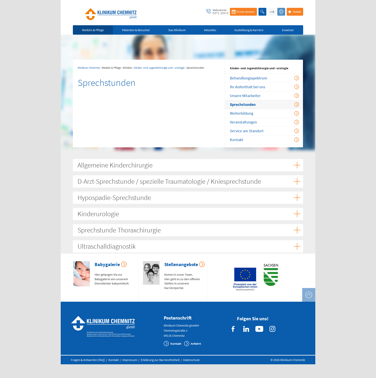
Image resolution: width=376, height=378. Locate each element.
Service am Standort (247, 130)
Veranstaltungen (243, 122)
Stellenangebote (181, 264)
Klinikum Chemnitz (89, 67)
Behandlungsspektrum (248, 78)
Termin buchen (245, 11)
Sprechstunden (243, 104)
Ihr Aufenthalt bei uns (247, 86)
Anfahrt (196, 344)
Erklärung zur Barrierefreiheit (160, 360)
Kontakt (236, 139)
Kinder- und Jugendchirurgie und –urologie (159, 67)
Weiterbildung (241, 113)
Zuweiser (288, 30)
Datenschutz (191, 360)
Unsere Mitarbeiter (245, 95)
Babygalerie (107, 264)
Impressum (129, 360)
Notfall (297, 11)
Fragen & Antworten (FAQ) (88, 360)
